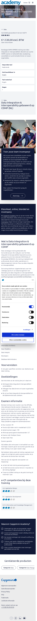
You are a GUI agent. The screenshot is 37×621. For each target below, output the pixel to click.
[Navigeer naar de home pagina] (11, 2)
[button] (17, 195)
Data (5, 29)
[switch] (31, 312)
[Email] (11, 618)
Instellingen (26, 329)
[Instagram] (15, 618)
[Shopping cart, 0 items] (29, 2)
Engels (4, 75)
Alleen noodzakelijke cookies (18, 340)
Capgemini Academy (9, 216)
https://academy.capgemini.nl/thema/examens (15, 421)
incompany (4, 222)
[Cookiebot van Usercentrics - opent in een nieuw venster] (26, 280)
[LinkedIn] (20, 618)
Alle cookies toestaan (17, 335)
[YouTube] (24, 618)
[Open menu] (32, 2)
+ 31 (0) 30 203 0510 (7, 607)
